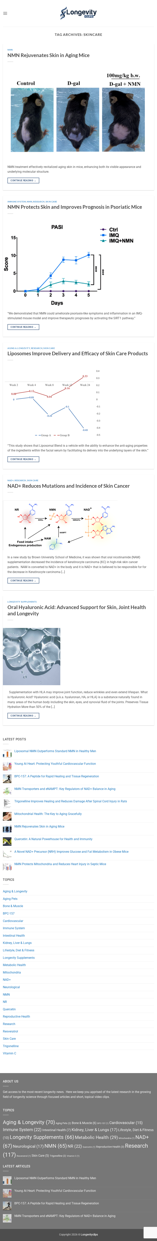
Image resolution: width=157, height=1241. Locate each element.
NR (5, 1002)
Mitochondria (12, 972)
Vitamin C (9, 1053)
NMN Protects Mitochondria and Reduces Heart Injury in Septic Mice (60, 864)
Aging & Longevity (18, 348)
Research (38, 201)
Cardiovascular (13, 921)
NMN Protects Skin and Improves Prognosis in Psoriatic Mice (74, 207)
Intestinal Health (14, 935)
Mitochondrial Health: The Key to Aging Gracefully (48, 814)
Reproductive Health (16, 1016)
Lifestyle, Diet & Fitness (18, 950)
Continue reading (23, 180)
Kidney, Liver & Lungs (17, 943)
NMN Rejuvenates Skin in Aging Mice (48, 55)
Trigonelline (11, 1046)
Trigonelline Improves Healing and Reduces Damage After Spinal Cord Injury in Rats (70, 801)
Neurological (11, 987)
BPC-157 (9, 913)
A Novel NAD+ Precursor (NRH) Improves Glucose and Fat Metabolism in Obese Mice (71, 851)
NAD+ (10, 480)
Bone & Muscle (13, 906)
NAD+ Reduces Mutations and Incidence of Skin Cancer (68, 486)
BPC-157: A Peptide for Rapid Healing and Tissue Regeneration (56, 776)
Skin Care (51, 201)
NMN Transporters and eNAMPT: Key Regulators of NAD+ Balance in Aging (64, 789)
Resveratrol (10, 1031)
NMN (10, 49)
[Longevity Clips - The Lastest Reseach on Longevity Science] (78, 13)
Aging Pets (10, 899)
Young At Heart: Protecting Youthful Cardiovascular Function (55, 764)
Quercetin (9, 1009)
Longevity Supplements (22, 601)
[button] (5, 13)
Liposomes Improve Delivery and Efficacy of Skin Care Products (77, 353)
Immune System (16, 201)
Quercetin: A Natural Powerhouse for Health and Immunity (53, 839)
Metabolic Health (14, 965)
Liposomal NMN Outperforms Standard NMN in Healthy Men (55, 751)
